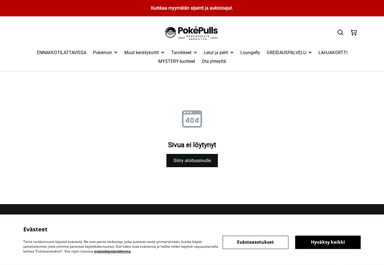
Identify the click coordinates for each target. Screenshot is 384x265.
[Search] (340, 32)
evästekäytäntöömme (112, 251)
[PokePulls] (192, 33)
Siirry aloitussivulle (192, 160)
